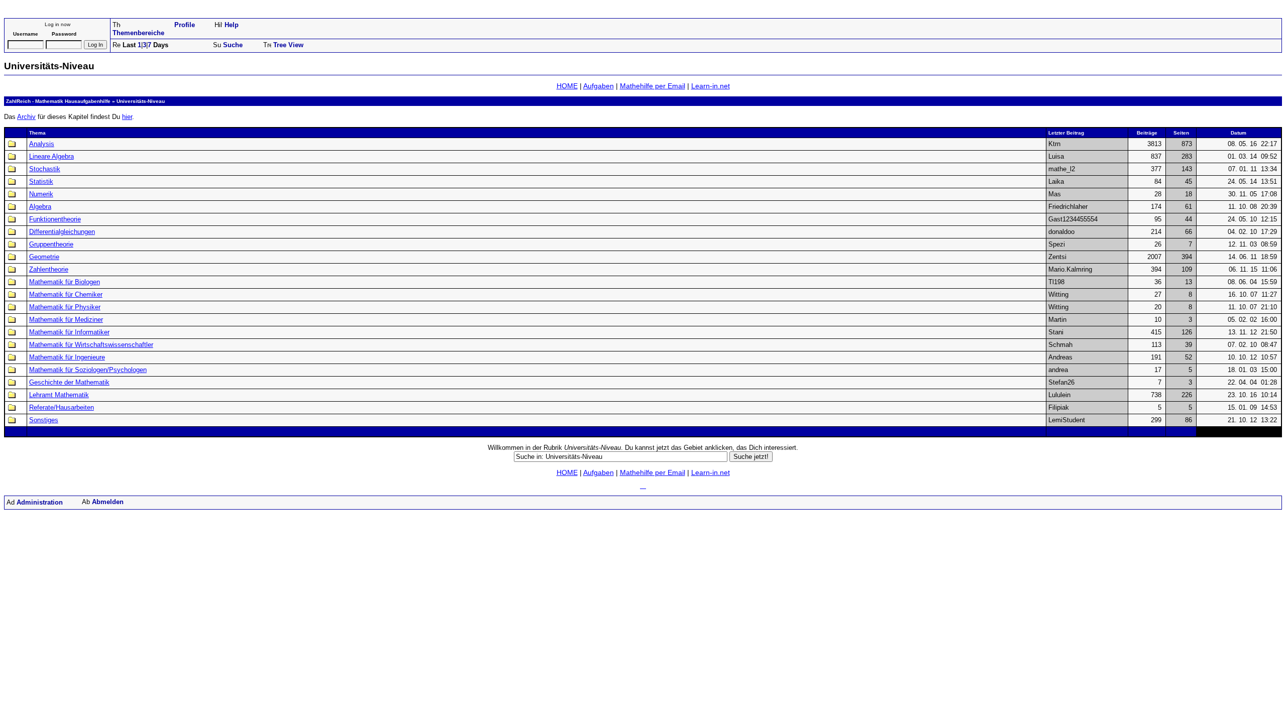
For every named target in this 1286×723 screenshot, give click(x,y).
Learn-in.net (710, 86)
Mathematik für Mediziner (66, 319)
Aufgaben (598, 86)
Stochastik (44, 169)
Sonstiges (43, 420)
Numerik (41, 194)
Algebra (40, 206)
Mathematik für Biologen (64, 282)
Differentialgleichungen (62, 231)
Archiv (26, 116)
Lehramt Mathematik (59, 395)
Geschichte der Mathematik (69, 382)
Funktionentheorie (55, 219)
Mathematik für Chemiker (65, 294)
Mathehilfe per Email (652, 86)
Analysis (41, 144)
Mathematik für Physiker (64, 307)
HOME (567, 86)
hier (127, 116)
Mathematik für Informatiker (69, 332)
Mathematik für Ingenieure (67, 357)
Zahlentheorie (48, 269)
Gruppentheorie (51, 244)
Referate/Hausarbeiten (61, 407)
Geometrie (44, 257)
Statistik (41, 181)
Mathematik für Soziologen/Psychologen (88, 370)
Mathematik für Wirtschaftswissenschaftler (91, 344)
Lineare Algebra (51, 156)
